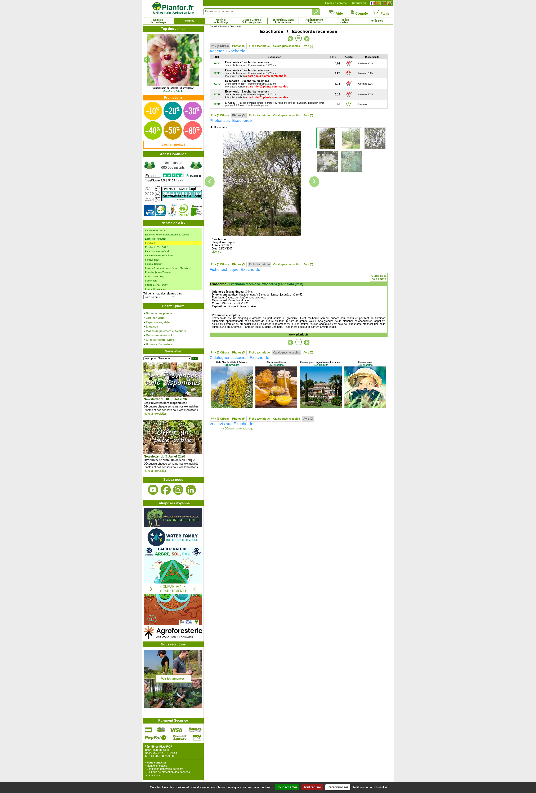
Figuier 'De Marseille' (155, 289)
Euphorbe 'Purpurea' (155, 239)
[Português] (383, 3)
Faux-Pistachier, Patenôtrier (159, 255)
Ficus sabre (151, 280)
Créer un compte (336, 3)
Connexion (359, 3)
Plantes (189, 20)
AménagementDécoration (314, 21)
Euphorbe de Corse (155, 230)
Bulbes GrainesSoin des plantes (252, 21)
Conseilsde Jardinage (158, 21)
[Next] (199, 60)
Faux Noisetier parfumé (157, 251)
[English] (389, 3)
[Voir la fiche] (173, 60)
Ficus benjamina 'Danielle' (158, 272)
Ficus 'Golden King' (155, 276)
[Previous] (147, 60)
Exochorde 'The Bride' (156, 247)
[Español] (378, 3)
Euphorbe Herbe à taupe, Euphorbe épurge (167, 234)
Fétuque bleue (152, 259)
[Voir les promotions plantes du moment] (172, 147)
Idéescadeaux (345, 21)
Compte (361, 13)
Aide (339, 13)
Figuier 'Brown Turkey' (156, 285)
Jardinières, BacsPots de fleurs (283, 21)
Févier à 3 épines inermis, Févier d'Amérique (167, 268)
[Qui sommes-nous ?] (173, 188)
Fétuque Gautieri (153, 264)
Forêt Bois (377, 20)
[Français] (372, 3)
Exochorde (150, 243)
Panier (385, 13)
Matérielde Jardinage (220, 21)
